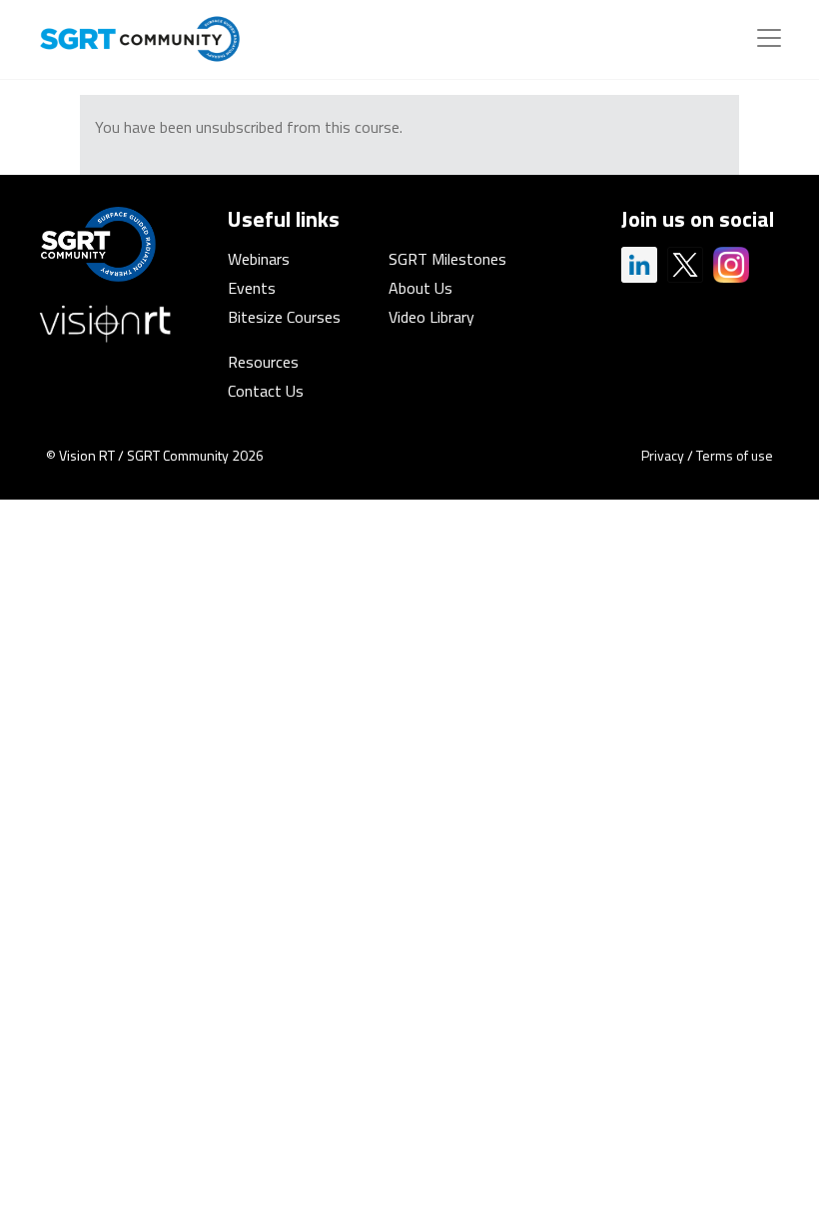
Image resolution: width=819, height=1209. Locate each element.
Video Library (431, 317)
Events (252, 288)
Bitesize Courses (284, 317)
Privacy (662, 455)
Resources (263, 362)
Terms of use (734, 455)
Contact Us (266, 391)
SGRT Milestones (447, 259)
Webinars (259, 259)
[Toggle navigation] (769, 38)
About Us (420, 288)
